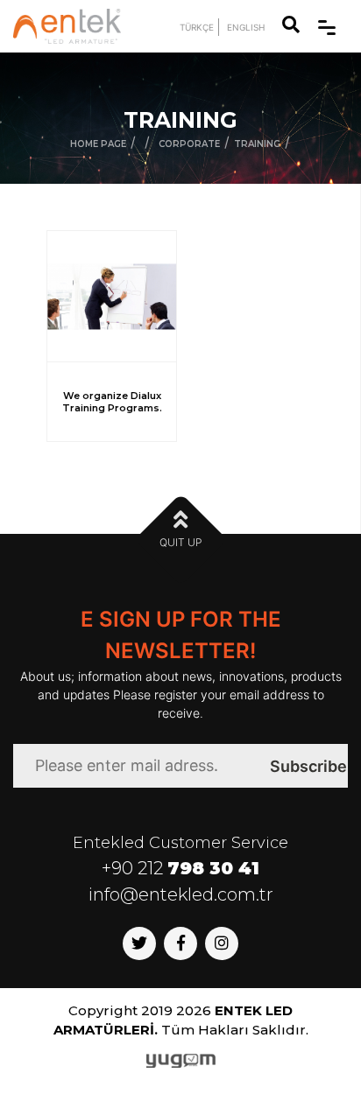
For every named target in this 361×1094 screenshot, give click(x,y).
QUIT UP (180, 542)
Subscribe (308, 766)
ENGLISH (246, 27)
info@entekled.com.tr (180, 894)
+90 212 (180, 868)
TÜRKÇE (197, 27)
